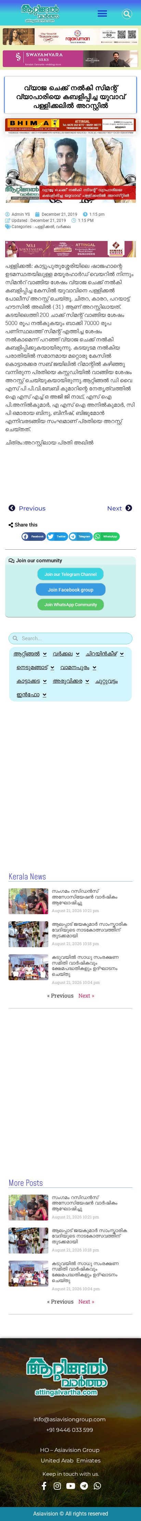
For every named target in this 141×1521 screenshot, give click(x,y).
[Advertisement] (70, 473)
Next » (86, 995)
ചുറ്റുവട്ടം (106, 681)
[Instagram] (57, 1486)
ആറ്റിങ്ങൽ (26, 653)
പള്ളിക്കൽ (44, 226)
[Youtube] (70, 1486)
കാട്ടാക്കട (28, 681)
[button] (102, 13)
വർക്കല (63, 226)
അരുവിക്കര (67, 681)
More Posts (26, 1183)
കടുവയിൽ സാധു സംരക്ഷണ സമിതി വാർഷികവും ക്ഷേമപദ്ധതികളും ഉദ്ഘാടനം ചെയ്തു (85, 965)
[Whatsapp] (97, 1486)
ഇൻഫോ (27, 694)
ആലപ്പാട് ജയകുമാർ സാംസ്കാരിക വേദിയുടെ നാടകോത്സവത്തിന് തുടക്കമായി (89, 930)
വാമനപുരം (74, 667)
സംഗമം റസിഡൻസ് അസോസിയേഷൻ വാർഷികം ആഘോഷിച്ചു (84, 897)
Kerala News (27, 877)
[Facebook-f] (44, 1486)
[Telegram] (84, 1486)
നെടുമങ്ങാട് (31, 667)
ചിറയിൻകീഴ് (101, 653)
